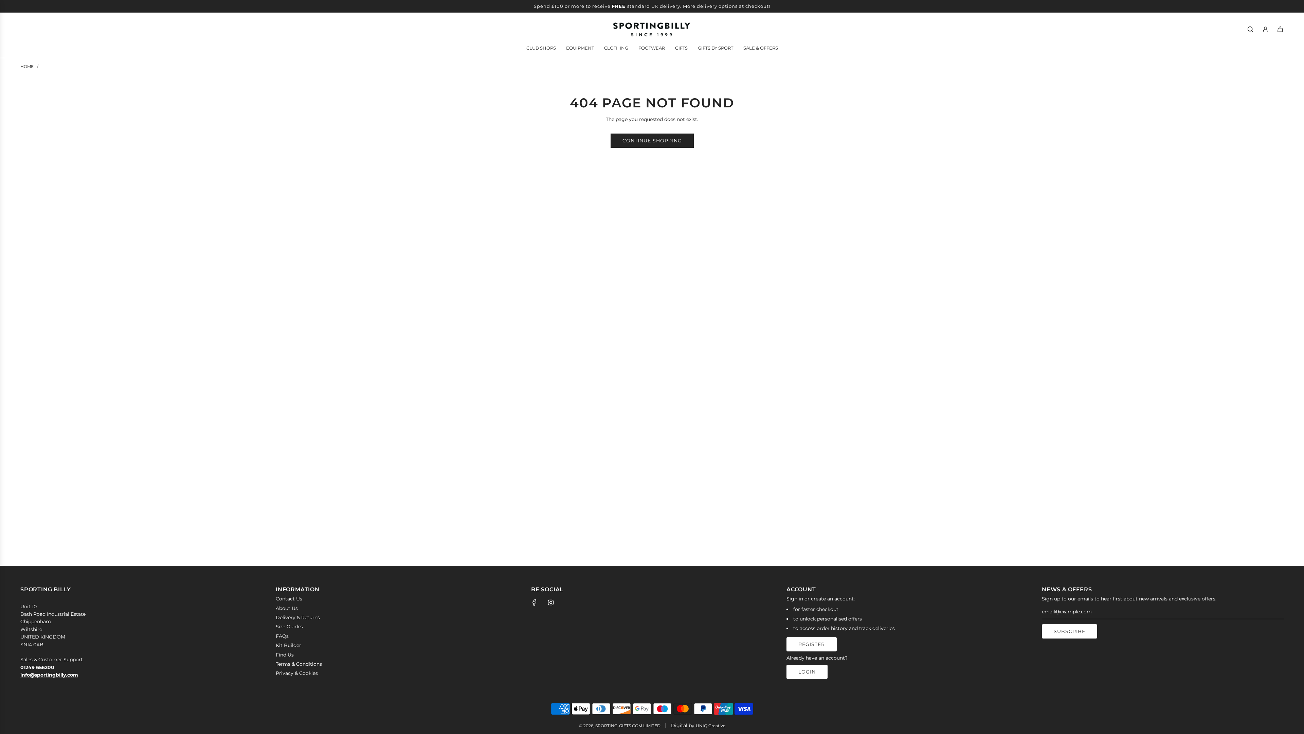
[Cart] (1280, 29)
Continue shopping (652, 141)
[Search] (1250, 29)
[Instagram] (550, 602)
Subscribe (1069, 631)
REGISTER (811, 644)
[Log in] (1265, 29)
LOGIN (807, 672)
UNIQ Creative (710, 725)
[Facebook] (534, 602)
